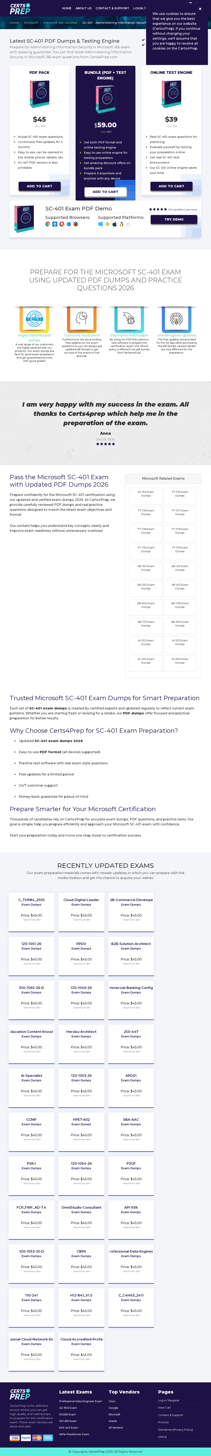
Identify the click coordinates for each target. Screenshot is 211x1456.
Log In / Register (168, 1400)
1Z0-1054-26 (81, 1164)
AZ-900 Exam (68, 1407)
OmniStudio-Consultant (81, 1207)
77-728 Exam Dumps (145, 530)
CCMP (31, 1120)
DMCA (162, 1436)
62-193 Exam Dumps (146, 493)
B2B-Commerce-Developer (131, 900)
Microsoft (31, 23)
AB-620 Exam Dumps (146, 605)
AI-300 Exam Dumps (180, 660)
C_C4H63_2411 (131, 1295)
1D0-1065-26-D (31, 988)
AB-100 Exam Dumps (146, 568)
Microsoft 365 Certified (60, 23)
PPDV (81, 944)
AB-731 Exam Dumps (146, 623)
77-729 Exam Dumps (179, 530)
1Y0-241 (31, 1295)
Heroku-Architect (81, 1032)
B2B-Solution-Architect (131, 944)
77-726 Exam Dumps (146, 512)
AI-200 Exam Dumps (146, 660)
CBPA (81, 1251)
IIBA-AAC (131, 1120)
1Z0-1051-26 (31, 944)
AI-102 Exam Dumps (146, 642)
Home (67, 8)
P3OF (131, 1164)
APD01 (131, 1076)
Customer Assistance (82, 335)
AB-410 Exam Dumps (179, 586)
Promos (163, 1422)
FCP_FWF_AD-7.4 (31, 1207)
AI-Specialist (31, 1076)
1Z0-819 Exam (68, 1421)
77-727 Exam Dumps (179, 512)
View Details (31, 910)
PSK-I (31, 1164)
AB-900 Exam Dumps (180, 623)
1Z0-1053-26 (81, 1076)
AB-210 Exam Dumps (179, 568)
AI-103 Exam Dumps (180, 642)
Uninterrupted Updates (176, 335)
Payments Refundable (129, 335)
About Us (83, 8)
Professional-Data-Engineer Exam (80, 1401)
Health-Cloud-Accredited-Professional (81, 1339)
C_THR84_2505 (31, 900)
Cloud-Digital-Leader (81, 900)
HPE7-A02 (81, 1120)
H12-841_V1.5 (81, 1295)
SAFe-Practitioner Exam (74, 1434)
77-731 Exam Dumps (180, 549)
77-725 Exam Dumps (180, 493)
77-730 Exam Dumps (146, 549)
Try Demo (174, 219)
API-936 (131, 1207)
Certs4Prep (96, 1452)
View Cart (164, 1407)
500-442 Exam (68, 1427)
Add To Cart (39, 186)
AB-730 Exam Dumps (180, 605)
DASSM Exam (67, 1414)
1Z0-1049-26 (81, 988)
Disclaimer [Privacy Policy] (175, 1429)
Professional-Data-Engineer (131, 1251)
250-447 (131, 1032)
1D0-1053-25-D (31, 1251)
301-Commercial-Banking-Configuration (131, 988)
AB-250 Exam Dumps (146, 586)
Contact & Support (112, 8)
